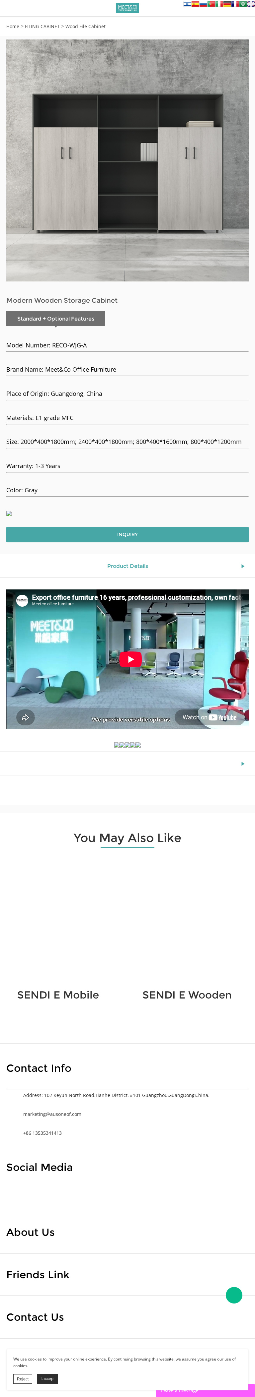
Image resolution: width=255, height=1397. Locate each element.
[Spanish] (195, 6)
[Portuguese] (211, 6)
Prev (15, 160)
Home (12, 26)
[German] (227, 6)
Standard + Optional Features (55, 319)
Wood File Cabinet (85, 26)
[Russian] (203, 6)
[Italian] (219, 6)
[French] (235, 6)
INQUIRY (127, 534)
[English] (251, 6)
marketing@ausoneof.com (52, 1114)
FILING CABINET (42, 26)
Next (240, 160)
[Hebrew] (187, 6)
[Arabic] (243, 6)
